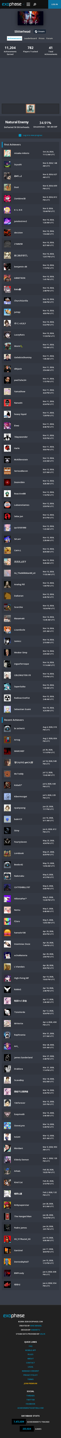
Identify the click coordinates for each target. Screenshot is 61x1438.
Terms (30, 1379)
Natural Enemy (17, 122)
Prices (41, 38)
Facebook (30, 1404)
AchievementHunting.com (30, 1408)
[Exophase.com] (13, 4)
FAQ (30, 1346)
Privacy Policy (30, 1375)
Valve (42, 1334)
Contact (30, 1362)
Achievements (14, 38)
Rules (30, 1354)
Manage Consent (30, 1371)
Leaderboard (30, 38)
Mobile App (30, 1350)
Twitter (30, 1399)
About (30, 1358)
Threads (30, 1395)
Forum (49, 38)
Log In (54, 4)
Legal (30, 1367)
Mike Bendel (36, 1325)
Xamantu (35, 1329)
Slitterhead (22, 31)
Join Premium (30, 1383)
